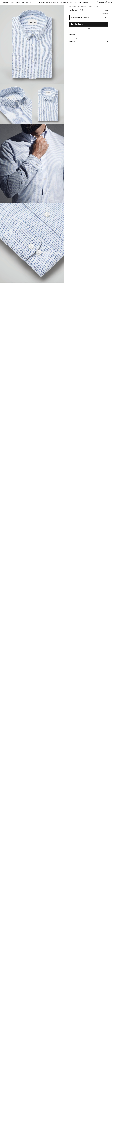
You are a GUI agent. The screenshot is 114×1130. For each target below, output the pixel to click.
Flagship (28, 2)
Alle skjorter (76, 6)
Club (23, 2)
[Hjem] (5, 2)
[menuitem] (41, 2)
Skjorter (18, 2)
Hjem (70, 6)
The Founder (83, 6)
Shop (12, 2)
